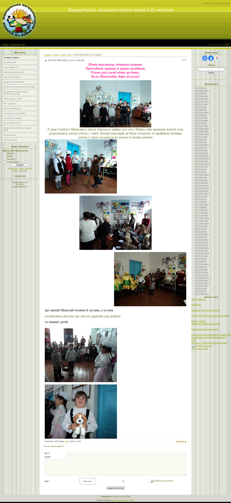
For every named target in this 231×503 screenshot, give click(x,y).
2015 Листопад (202, 164)
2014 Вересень (202, 128)
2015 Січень (200, 139)
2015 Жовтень (201, 161)
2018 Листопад (202, 253)
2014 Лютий (200, 109)
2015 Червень (201, 153)
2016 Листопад (202, 193)
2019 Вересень (202, 277)
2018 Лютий (200, 231)
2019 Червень (201, 272)
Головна (5, 45)
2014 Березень (202, 112)
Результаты (13, 168)
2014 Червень (201, 120)
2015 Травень (201, 150)
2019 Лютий (200, 261)
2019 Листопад (202, 283)
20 (70, 55)
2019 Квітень (201, 267)
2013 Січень (200, 88)
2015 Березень (202, 145)
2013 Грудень (201, 104)
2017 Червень (201, 212)
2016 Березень (202, 174)
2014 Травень (201, 118)
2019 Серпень (201, 275)
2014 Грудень (201, 137)
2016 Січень (200, 169)
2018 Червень (201, 242)
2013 (56, 55)
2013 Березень (202, 90)
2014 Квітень (201, 115)
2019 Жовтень (201, 280)
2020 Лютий (200, 291)
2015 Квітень (201, 147)
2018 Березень (202, 234)
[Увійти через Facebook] (211, 58)
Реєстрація (15, 45)
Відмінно (10, 153)
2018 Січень (200, 229)
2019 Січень (200, 258)
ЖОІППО (196, 305)
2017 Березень (202, 204)
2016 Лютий (200, 172)
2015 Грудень (201, 166)
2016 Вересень (202, 188)
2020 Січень (200, 288)
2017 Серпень (201, 215)
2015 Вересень (202, 158)
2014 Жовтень (201, 131)
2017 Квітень (201, 207)
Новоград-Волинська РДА (205, 310)
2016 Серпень (201, 185)
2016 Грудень (201, 196)
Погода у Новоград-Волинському (209, 342)
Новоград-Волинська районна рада (210, 315)
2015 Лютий (200, 142)
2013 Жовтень (201, 99)
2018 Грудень (201, 256)
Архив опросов (25, 168)
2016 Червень (201, 183)
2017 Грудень (201, 226)
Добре (9, 156)
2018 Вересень (202, 248)
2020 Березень (202, 294)
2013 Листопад (202, 101)
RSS (227, 45)
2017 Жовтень (201, 221)
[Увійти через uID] (205, 58)
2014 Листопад (202, 134)
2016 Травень (201, 180)
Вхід (23, 45)
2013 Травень (201, 96)
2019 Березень (202, 264)
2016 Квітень (201, 177)
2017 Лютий (200, 202)
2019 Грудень (201, 286)
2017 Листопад (202, 223)
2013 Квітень (201, 93)
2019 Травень (201, 269)
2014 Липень (201, 123)
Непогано (11, 159)
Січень (63, 55)
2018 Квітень (201, 237)
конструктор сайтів (119, 500)
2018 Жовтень (201, 250)
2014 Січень (200, 107)
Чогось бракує (13, 162)
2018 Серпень (201, 245)
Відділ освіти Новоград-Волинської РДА (205, 322)
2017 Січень (200, 199)
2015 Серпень (201, 155)
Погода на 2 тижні (200, 349)
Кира (67, 441)
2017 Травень (201, 210)
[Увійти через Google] (217, 58)
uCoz (132, 500)
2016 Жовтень (201, 191)
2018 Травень (201, 239)
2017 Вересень (202, 218)
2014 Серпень (201, 126)
